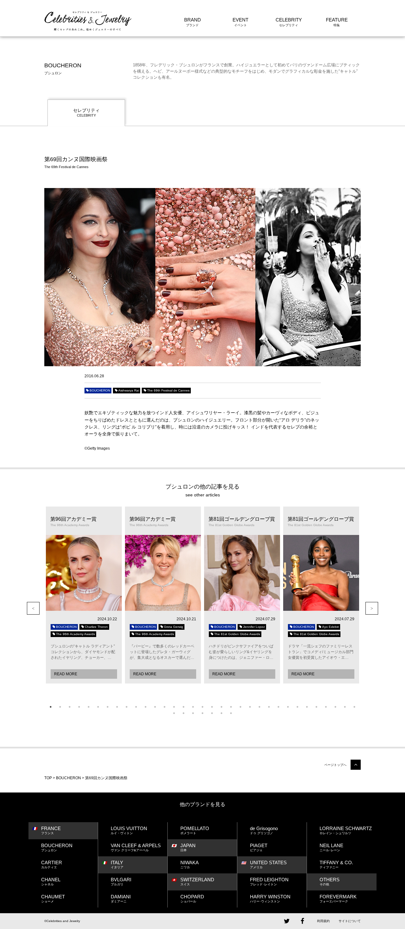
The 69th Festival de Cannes (168, 390)
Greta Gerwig (173, 626)
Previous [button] (33, 608)
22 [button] (250, 707)
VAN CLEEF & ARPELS (136, 847)
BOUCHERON (100, 390)
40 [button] (231, 713)
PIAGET (258, 847)
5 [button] (88, 707)
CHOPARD (192, 898)
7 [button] (107, 707)
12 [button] (155, 707)
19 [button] (221, 707)
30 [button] (326, 707)
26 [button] (288, 707)
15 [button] (183, 707)
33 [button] (354, 707)
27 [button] (297, 707)
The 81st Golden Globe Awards (237, 634)
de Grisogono (264, 830)
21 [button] (240, 707)
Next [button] (371, 608)
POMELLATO (194, 830)
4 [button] (79, 707)
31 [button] (335, 707)
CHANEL (50, 881)
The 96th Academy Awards (75, 634)
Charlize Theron (96, 626)
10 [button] (136, 707)
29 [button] (316, 707)
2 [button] (60, 707)
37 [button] (202, 713)
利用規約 (323, 921)
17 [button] (202, 707)
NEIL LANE (331, 847)
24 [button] (269, 707)
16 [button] (193, 707)
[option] (84, 595)
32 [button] (345, 707)
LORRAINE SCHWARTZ (346, 830)
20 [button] (231, 707)
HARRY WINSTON (270, 898)
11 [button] (145, 707)
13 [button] (164, 707)
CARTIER (51, 864)
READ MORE (65, 674)
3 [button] (69, 707)
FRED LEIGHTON (269, 881)
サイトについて (350, 921)
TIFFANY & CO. (336, 864)
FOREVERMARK (338, 898)
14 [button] (174, 707)
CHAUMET (53, 898)
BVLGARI (121, 881)
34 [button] (174, 713)
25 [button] (278, 707)
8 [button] (117, 707)
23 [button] (259, 707)
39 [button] (221, 713)
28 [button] (307, 707)
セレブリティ (86, 113)
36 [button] (193, 713)
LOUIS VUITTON (129, 830)
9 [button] (126, 707)
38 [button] (212, 713)
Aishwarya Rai (128, 390)
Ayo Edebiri (330, 626)
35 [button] (183, 713)
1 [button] (50, 707)
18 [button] (212, 707)
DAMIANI (121, 898)
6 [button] (98, 707)
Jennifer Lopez (254, 626)
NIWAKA (189, 864)
